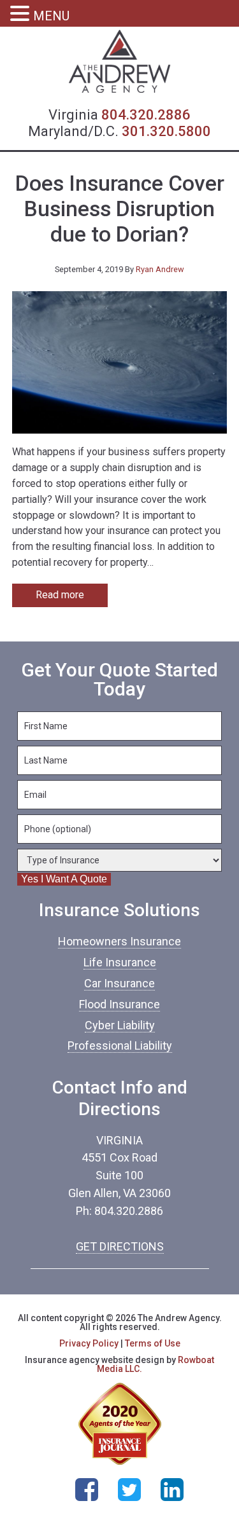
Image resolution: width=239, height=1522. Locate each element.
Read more (60, 595)
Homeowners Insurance (119, 941)
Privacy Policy (89, 1343)
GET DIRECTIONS (120, 1246)
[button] (21, 14)
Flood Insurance (119, 1004)
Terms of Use (152, 1343)
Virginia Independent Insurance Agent (120, 61)
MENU (51, 16)
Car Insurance (119, 983)
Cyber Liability (120, 1025)
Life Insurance (119, 962)
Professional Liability (120, 1045)
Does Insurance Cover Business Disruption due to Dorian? (119, 209)
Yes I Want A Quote (64, 879)
